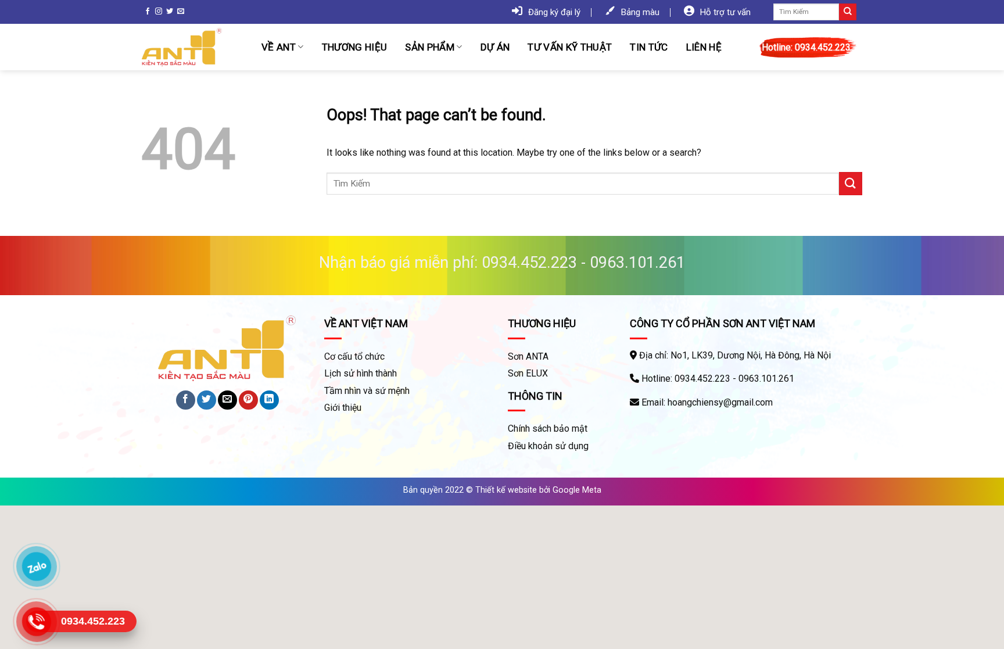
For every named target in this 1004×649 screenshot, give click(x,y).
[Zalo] (36, 566)
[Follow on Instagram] (158, 12)
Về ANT (278, 47)
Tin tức (649, 47)
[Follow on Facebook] (147, 12)
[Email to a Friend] (227, 400)
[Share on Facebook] (185, 400)
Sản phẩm (429, 47)
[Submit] (847, 12)
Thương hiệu (355, 47)
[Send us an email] (180, 12)
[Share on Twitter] (206, 400)
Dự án (495, 47)
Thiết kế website (506, 490)
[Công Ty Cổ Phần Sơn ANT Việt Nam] (193, 47)
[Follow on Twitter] (169, 12)
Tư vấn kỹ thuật (570, 47)
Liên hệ (704, 47)
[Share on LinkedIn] (269, 400)
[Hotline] (36, 621)
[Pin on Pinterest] (248, 400)
